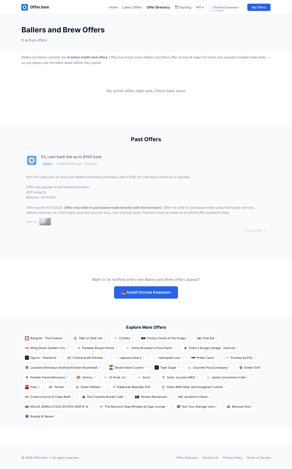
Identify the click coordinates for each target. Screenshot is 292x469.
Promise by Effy (243, 358)
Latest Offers (132, 7)
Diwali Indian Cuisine (130, 367)
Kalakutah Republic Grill (135, 387)
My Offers (259, 7)
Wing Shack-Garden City (49, 348)
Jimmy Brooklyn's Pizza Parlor (153, 348)
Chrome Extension (225, 7)
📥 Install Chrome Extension (146, 292)
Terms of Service (259, 457)
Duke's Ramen (92, 387)
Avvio (148, 377)
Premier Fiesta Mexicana (49, 377)
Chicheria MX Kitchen (89, 358)
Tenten (60, 387)
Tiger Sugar (169, 367)
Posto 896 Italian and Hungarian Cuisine (196, 387)
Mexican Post (242, 406)
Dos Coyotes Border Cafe (106, 397)
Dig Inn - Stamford (44, 358)
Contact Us (210, 457)
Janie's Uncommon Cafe (229, 377)
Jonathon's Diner (197, 397)
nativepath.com (170, 358)
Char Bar (209, 338)
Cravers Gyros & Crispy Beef (51, 397)
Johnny (88, 377)
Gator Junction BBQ (182, 377)
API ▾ (200, 7)
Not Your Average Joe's (200, 406)
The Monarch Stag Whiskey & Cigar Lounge (136, 406)
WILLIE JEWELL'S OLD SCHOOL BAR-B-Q (60, 406)
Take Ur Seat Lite (92, 338)
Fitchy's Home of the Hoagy (167, 338)
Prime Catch (206, 358)
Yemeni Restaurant (155, 397)
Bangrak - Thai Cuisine (47, 338)
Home (113, 7)
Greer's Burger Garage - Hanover (213, 348)
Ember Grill (253, 367)
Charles (126, 338)
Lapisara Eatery (132, 358)
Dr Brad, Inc (119, 377)
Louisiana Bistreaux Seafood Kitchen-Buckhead (65, 367)
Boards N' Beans (43, 416)
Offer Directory (158, 7)
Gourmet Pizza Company (211, 367)
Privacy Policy (232, 457)
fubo (35, 387)
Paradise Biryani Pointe (99, 348)
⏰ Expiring (183, 7)
